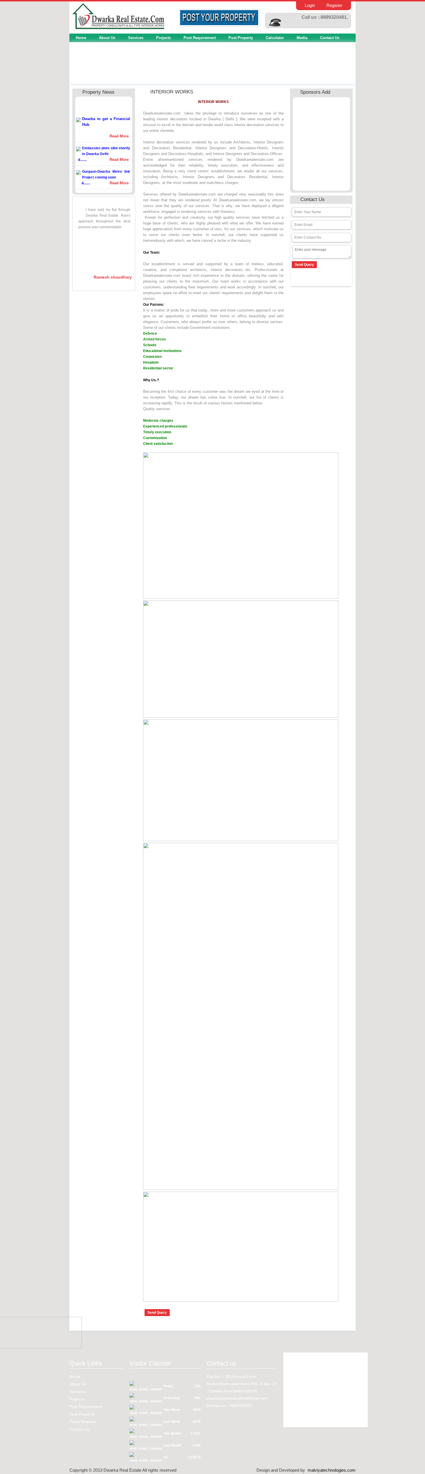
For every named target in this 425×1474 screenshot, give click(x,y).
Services (135, 38)
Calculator (275, 38)
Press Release (82, 1421)
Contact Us (329, 38)
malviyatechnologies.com (332, 1470)
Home (81, 38)
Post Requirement (200, 38)
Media (302, 38)
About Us (107, 38)
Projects (163, 38)
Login (310, 5)
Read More (119, 128)
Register (334, 5)
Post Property (240, 38)
